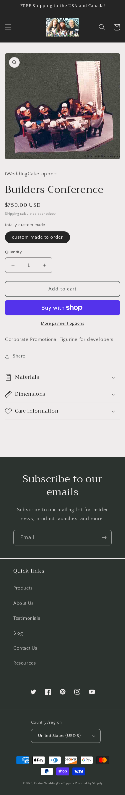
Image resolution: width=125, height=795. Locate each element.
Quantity (13, 252)
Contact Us (25, 648)
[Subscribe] (104, 537)
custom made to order (37, 237)
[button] (8, 27)
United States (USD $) (59, 735)
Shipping (12, 214)
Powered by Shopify (89, 783)
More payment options (62, 323)
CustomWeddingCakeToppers (54, 783)
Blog (18, 633)
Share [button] (19, 356)
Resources (24, 663)
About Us (23, 603)
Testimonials (26, 618)
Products (23, 588)
